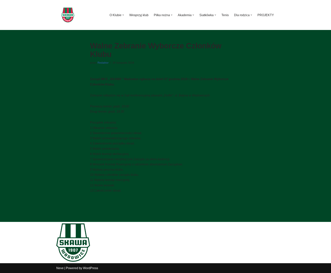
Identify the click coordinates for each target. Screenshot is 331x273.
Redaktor (103, 62)
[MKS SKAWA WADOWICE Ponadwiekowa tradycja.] (67, 15)
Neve (60, 268)
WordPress (90, 268)
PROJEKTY (265, 15)
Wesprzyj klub (138, 15)
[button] (123, 15)
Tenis (225, 15)
